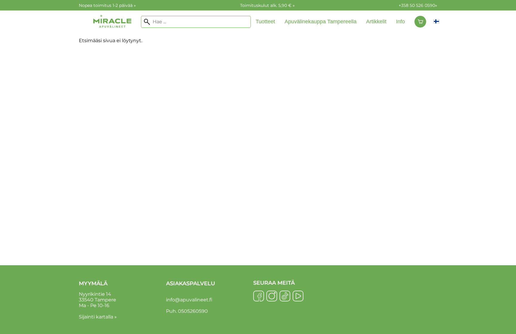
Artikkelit (376, 22)
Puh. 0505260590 (187, 311)
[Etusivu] (112, 33)
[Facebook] (258, 297)
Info (400, 22)
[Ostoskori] (420, 22)
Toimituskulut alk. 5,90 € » (267, 5)
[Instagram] (271, 297)
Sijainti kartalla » (98, 317)
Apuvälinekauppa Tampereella (321, 22)
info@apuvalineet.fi (189, 300)
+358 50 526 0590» (418, 5)
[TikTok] (285, 297)
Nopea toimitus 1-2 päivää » (107, 5)
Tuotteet (265, 22)
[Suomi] (436, 22)
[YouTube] (298, 297)
